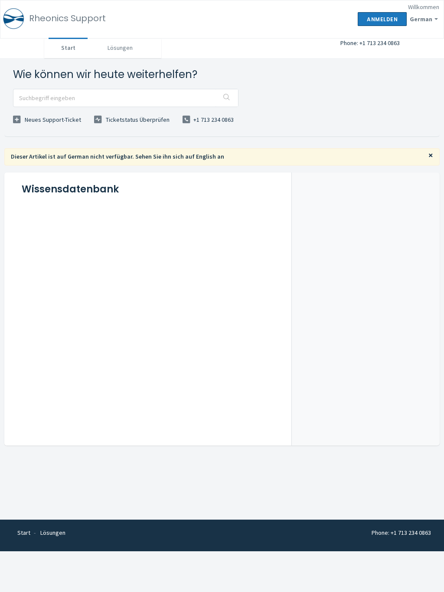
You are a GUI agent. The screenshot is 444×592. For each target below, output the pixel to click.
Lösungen (120, 48)
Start (68, 48)
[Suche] (226, 98)
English (206, 156)
